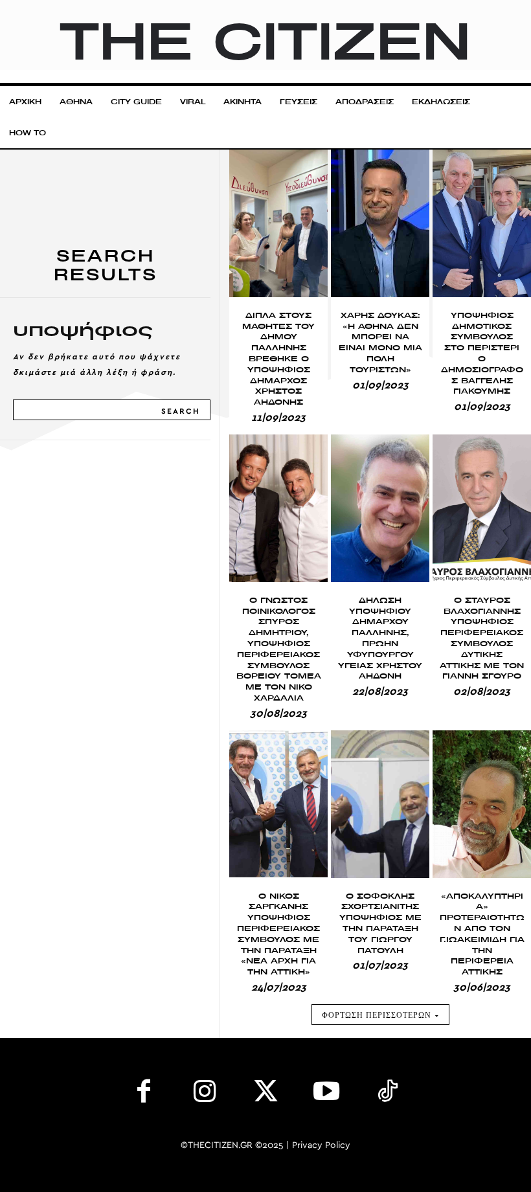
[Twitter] (265, 1094)
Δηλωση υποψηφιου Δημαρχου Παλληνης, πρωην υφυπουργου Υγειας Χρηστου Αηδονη (380, 638)
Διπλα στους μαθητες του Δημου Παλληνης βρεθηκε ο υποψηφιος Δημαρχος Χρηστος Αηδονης (278, 358)
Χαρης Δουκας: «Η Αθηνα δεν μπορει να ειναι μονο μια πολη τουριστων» (380, 342)
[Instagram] (204, 1094)
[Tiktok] (387, 1094)
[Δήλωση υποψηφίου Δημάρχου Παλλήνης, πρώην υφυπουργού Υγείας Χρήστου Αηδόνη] (380, 508)
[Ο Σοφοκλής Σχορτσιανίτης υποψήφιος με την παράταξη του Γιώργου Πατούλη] (380, 804)
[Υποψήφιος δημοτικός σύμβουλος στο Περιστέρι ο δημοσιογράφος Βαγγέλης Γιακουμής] (482, 223)
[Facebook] (144, 1094)
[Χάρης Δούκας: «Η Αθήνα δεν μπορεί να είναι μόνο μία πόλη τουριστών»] (380, 223)
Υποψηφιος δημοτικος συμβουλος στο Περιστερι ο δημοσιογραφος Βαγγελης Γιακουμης (482, 353)
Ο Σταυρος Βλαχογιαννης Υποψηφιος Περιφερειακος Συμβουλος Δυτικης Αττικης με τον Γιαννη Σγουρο (482, 638)
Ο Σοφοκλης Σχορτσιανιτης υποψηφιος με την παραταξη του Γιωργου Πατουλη (380, 923)
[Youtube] (326, 1094)
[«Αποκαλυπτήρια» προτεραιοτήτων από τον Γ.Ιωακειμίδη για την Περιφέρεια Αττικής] (482, 804)
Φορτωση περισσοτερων (376, 1015)
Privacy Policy (321, 1145)
